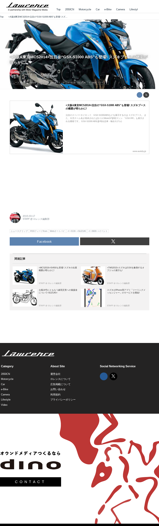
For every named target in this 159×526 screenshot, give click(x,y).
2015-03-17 (29, 71)
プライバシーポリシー (63, 399)
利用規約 (55, 394)
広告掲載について (60, 384)
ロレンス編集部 (41, 74)
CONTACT (30, 482)
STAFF (26, 74)
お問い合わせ (58, 389)
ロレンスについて (60, 379)
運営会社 (55, 373)
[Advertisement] (39, 181)
